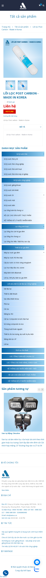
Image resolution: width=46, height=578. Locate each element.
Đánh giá (11, 102)
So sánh (3, 576)
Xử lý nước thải (22, 154)
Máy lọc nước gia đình (12, 253)
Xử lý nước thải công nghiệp (14, 164)
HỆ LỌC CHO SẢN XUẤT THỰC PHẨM (17, 215)
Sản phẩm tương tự (15, 389)
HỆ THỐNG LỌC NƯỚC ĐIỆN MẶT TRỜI (21, 369)
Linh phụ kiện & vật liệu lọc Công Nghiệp (22, 284)
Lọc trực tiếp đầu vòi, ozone (14, 268)
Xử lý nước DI (9, 195)
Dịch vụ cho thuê (22, 350)
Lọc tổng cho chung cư (12, 236)
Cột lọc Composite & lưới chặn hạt (16, 319)
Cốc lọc (6, 309)
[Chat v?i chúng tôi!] (37, 562)
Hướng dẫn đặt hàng (10, 116)
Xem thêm (5, 490)
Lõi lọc (6, 344)
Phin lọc (6, 304)
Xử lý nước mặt (9, 200)
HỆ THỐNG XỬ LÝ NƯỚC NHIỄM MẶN (18, 220)
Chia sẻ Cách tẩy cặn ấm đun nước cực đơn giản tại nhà (22, 537)
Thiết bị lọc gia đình (22, 247)
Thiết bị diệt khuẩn (10, 294)
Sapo (29, 570)
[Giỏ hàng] (40, 5)
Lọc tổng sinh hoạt (22, 226)
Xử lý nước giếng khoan (12, 185)
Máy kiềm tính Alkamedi (12, 273)
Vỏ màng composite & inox (14, 324)
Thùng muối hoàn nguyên (13, 329)
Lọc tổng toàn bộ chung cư (13, 210)
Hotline (10, 111)
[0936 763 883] (5, 573)
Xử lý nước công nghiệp (22, 180)
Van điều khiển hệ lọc (11, 299)
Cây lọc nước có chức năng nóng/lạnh (17, 263)
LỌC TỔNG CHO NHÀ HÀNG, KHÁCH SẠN (22, 362)
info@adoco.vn (11, 515)
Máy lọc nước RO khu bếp (13, 258)
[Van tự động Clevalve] (23, 412)
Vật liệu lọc (8, 289)
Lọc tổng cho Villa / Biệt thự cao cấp (17, 241)
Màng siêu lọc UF (10, 339)
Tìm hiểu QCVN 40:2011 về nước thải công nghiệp (20, 546)
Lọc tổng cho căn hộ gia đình (14, 231)
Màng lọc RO (8, 314)
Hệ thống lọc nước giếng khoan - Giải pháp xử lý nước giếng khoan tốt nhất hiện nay (21, 542)
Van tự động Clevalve (11, 433)
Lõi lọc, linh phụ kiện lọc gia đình (15, 278)
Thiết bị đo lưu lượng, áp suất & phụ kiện (19, 334)
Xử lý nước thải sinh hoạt (13, 169)
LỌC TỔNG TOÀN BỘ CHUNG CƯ (22, 356)
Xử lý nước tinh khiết (11, 190)
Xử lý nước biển (9, 205)
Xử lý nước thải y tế (11, 159)
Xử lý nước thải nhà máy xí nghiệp (16, 174)
